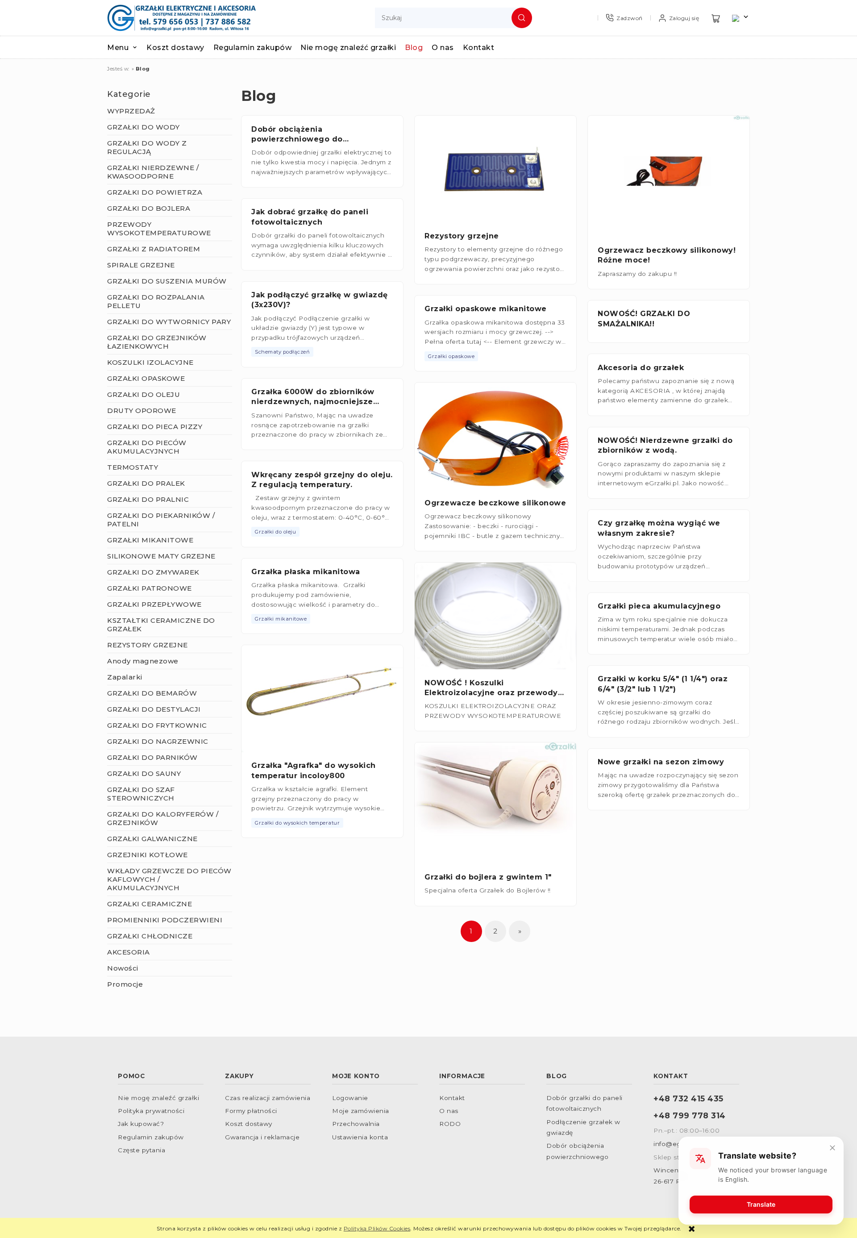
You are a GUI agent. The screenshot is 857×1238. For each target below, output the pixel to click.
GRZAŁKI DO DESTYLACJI (154, 709)
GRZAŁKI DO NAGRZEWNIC (157, 741)
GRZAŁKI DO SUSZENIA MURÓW (167, 281)
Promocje (125, 984)
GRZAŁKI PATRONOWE (149, 588)
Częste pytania (141, 1150)
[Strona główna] (181, 17)
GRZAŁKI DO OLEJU (143, 394)
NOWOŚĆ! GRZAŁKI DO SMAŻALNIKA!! (644, 318)
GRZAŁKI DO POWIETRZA (154, 192)
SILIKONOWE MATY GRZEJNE (161, 556)
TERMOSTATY (132, 467)
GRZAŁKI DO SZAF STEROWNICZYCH (141, 793)
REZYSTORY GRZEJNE (147, 645)
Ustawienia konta (360, 1137)
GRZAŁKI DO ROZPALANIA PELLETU (156, 301)
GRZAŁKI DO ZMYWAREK (153, 572)
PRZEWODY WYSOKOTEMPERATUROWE (159, 228)
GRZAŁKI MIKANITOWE (150, 540)
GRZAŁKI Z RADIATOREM (153, 249)
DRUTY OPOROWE (141, 410)
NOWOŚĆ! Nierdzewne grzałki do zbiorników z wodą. (665, 445)
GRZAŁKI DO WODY (143, 127)
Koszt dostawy (248, 1123)
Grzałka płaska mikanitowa (305, 571)
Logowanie (350, 1097)
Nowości (122, 968)
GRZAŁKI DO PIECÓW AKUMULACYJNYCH (147, 446)
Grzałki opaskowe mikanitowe (485, 308)
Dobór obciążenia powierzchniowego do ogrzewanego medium (297, 139)
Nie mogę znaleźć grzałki (158, 1097)
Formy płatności (251, 1110)
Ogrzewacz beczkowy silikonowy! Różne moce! (667, 255)
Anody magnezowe (143, 661)
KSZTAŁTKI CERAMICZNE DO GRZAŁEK (161, 624)
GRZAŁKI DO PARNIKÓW (152, 757)
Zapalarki (124, 677)
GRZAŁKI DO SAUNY (144, 773)
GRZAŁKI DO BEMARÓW (152, 693)
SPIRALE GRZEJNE (141, 265)
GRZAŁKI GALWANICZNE (152, 838)
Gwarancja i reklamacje (262, 1137)
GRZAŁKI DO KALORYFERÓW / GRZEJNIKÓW (162, 818)
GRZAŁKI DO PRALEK (146, 483)
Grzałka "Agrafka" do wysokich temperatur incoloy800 (313, 770)
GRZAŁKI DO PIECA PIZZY (154, 426)
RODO (450, 1123)
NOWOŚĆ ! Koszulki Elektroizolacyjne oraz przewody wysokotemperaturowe (491, 693)
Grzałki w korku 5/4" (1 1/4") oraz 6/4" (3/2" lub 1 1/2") (663, 684)
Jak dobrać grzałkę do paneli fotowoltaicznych (309, 217)
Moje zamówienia (360, 1110)
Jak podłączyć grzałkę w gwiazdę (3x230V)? (319, 300)
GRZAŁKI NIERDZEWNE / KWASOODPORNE (153, 171)
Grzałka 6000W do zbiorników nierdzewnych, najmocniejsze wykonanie (312, 402)
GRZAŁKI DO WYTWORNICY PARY (169, 321)
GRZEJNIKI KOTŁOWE (147, 854)
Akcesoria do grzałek (641, 367)
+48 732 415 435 (688, 1098)
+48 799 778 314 (689, 1115)
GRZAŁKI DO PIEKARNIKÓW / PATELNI (161, 519)
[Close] (832, 1148)
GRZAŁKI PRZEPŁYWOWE (154, 604)
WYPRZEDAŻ (131, 111)
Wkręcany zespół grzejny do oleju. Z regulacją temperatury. (322, 480)
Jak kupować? (141, 1123)
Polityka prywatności (151, 1110)
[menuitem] (126, 47)
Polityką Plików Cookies (377, 1228)
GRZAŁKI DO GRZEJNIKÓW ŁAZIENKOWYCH (157, 341)
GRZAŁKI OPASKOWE (146, 378)
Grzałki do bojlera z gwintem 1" (488, 877)
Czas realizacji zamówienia (267, 1097)
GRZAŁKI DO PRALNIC (148, 499)
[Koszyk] (716, 18)
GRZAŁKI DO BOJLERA (148, 208)
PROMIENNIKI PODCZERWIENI (164, 920)
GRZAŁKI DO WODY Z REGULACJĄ (147, 147)
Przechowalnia (356, 1123)
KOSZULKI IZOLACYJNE (150, 362)
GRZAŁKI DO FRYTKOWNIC (157, 725)
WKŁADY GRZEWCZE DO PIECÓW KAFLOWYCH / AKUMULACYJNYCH (169, 879)
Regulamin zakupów (151, 1137)
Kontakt (452, 1097)
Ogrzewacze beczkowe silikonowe (495, 503)
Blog (556, 1076)
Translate (761, 1204)
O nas (448, 1110)
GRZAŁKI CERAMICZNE (149, 904)
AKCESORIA (128, 952)
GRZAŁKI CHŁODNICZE (149, 936)
